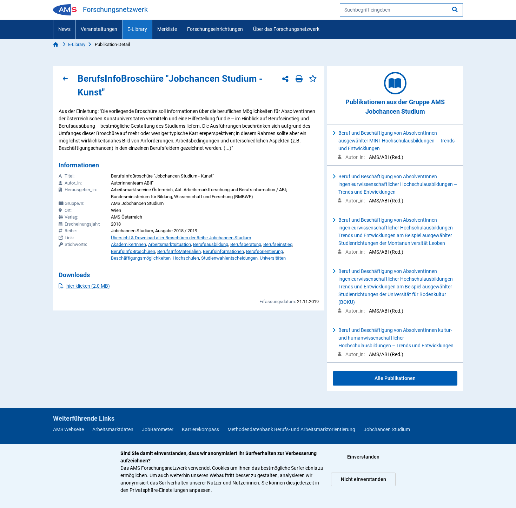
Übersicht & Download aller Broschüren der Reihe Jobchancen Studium (181, 237)
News (64, 29)
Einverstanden (363, 457)
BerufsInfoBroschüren (133, 251)
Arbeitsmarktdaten (112, 429)
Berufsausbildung (210, 244)
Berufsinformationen (223, 251)
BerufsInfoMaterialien (179, 251)
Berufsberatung (245, 244)
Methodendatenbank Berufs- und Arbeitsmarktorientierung (291, 429)
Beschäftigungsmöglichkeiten (141, 258)
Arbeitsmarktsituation (169, 244)
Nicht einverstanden (363, 479)
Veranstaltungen (99, 29)
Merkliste (167, 29)
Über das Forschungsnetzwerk (286, 29)
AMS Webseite (68, 429)
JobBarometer (157, 429)
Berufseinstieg (277, 244)
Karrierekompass (200, 429)
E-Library (137, 29)
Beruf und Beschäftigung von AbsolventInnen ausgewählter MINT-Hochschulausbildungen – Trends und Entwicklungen (396, 140)
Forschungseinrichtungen (215, 29)
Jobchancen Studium (387, 429)
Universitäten (273, 258)
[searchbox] (401, 9)
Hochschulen (186, 258)
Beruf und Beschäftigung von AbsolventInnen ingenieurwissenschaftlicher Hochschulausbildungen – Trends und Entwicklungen (397, 184)
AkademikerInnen (128, 244)
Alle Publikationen (395, 378)
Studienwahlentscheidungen (229, 258)
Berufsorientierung (264, 251)
